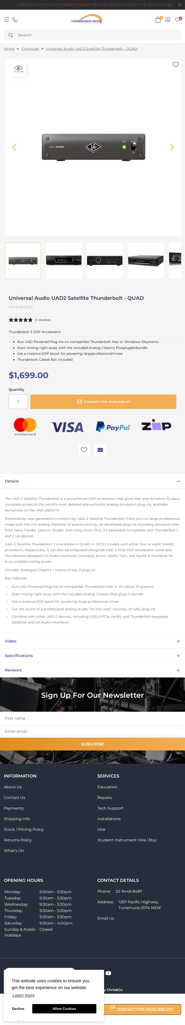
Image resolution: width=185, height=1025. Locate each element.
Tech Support (110, 808)
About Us (13, 787)
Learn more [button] (24, 995)
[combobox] (92, 35)
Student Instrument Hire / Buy (127, 840)
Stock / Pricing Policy (24, 829)
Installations (109, 819)
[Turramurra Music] (86, 20)
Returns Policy (18, 840)
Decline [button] (18, 1009)
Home (9, 49)
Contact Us (14, 797)
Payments (14, 808)
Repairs (104, 797)
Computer (30, 49)
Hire (101, 829)
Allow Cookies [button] (64, 1009)
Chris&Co (115, 990)
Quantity (16, 390)
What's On (14, 850)
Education (107, 787)
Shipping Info (17, 819)
